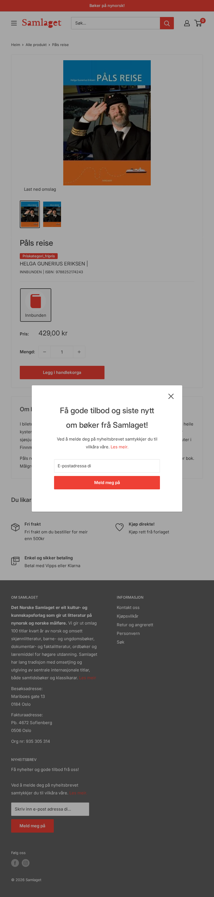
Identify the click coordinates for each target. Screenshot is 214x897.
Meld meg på (107, 482)
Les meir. (119, 446)
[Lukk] (171, 396)
